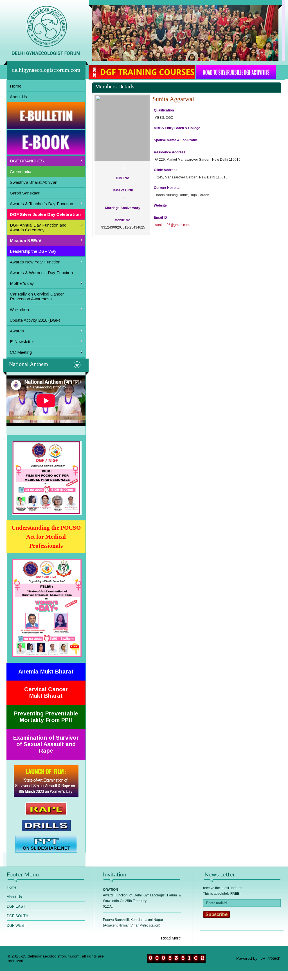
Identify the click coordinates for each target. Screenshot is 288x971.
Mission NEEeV (25, 240)
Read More (171, 938)
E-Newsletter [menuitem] (22, 341)
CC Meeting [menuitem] (21, 352)
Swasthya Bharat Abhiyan (33, 182)
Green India (20, 171)
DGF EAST (16, 906)
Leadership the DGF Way (33, 251)
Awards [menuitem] (17, 330)
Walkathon (19, 309)
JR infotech (270, 958)
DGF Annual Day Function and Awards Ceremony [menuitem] (38, 227)
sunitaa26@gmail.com (172, 225)
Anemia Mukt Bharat (46, 671)
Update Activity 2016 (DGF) (35, 320)
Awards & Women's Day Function (41, 272)
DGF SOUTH (17, 916)
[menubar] (45, 219)
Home (15, 86)
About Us (18, 96)
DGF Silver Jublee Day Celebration (45, 214)
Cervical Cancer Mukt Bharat (46, 692)
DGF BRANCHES (27, 160)
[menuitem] (46, 86)
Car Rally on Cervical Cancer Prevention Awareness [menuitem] (37, 296)
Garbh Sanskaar (25, 193)
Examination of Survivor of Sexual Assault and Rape (46, 744)
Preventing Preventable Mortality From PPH (46, 716)
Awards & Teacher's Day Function (41, 203)
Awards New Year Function (35, 261)
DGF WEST (16, 925)
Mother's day (22, 283)
